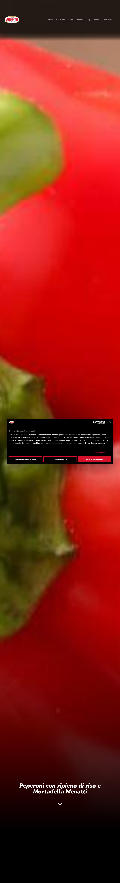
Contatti (96, 19)
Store (70, 19)
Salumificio (60, 19)
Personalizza (58, 459)
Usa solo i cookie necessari (26, 459)
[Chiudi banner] (110, 422)
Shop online (107, 19)
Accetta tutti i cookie (94, 459)
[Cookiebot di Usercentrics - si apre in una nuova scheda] (94, 422)
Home (50, 19)
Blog (88, 19)
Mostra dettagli (100, 452)
